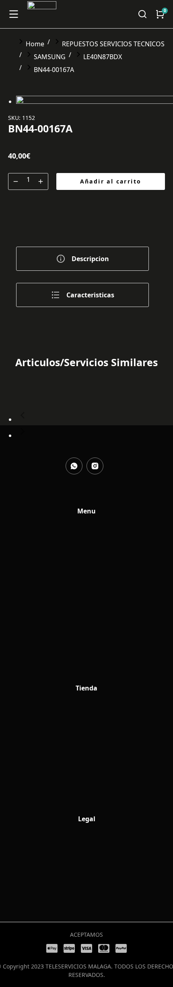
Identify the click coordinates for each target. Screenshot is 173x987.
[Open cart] (160, 14)
